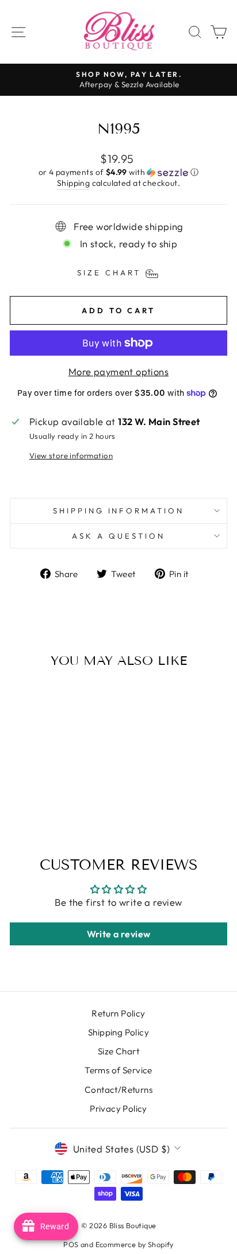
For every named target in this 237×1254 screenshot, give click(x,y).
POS (70, 1244)
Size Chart (118, 1051)
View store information (71, 455)
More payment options (118, 371)
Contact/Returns (118, 1089)
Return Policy (118, 1013)
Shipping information (119, 510)
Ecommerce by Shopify (134, 1244)
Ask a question (118, 535)
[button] (118, 172)
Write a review (119, 934)
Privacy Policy (118, 1108)
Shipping (73, 183)
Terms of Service (118, 1070)
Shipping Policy (118, 1032)
